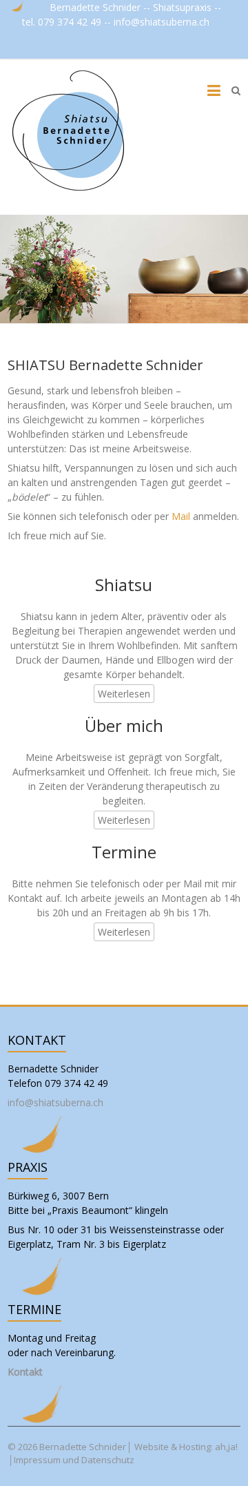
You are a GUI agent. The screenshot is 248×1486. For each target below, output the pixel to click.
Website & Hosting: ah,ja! (186, 1446)
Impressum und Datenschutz (74, 1460)
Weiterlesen (124, 693)
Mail (181, 516)
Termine (124, 851)
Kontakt (25, 1371)
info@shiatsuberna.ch (163, 21)
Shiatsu (123, 584)
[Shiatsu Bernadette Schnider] (70, 130)
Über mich (124, 725)
